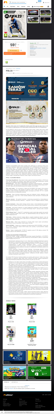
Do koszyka (14, 50)
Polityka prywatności (7, 404)
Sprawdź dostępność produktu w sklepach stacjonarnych (38, 48)
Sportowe (18, 68)
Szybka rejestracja (39, 405)
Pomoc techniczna (22, 403)
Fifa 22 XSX (32, 321)
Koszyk (38, 2)
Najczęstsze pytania (23, 402)
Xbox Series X (9, 68)
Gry (14, 68)
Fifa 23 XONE (11, 344)
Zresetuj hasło (38, 407)
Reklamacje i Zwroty (23, 404)
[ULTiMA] (6, 2)
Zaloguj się (27, 385)
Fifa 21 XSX (11, 321)
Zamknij (2, 412)
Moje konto (46, 2)
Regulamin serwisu (6, 405)
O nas (4, 402)
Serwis (20, 405)
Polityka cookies (6, 403)
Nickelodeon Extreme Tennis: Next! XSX (32, 345)
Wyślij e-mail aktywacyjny (40, 406)
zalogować (11, 388)
